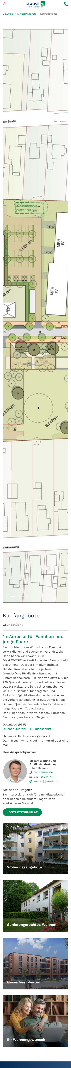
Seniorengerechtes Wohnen (31, 925)
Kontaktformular (22, 812)
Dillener (9, 729)
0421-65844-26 (43, 772)
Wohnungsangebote (24, 867)
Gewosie (8, 13)
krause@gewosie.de (46, 781)
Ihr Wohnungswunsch (26, 1040)
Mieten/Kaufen (26, 13)
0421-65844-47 (43, 776)
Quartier (21, 729)
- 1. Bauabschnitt (39, 729)
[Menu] (4, 4)
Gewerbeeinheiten (23, 982)
